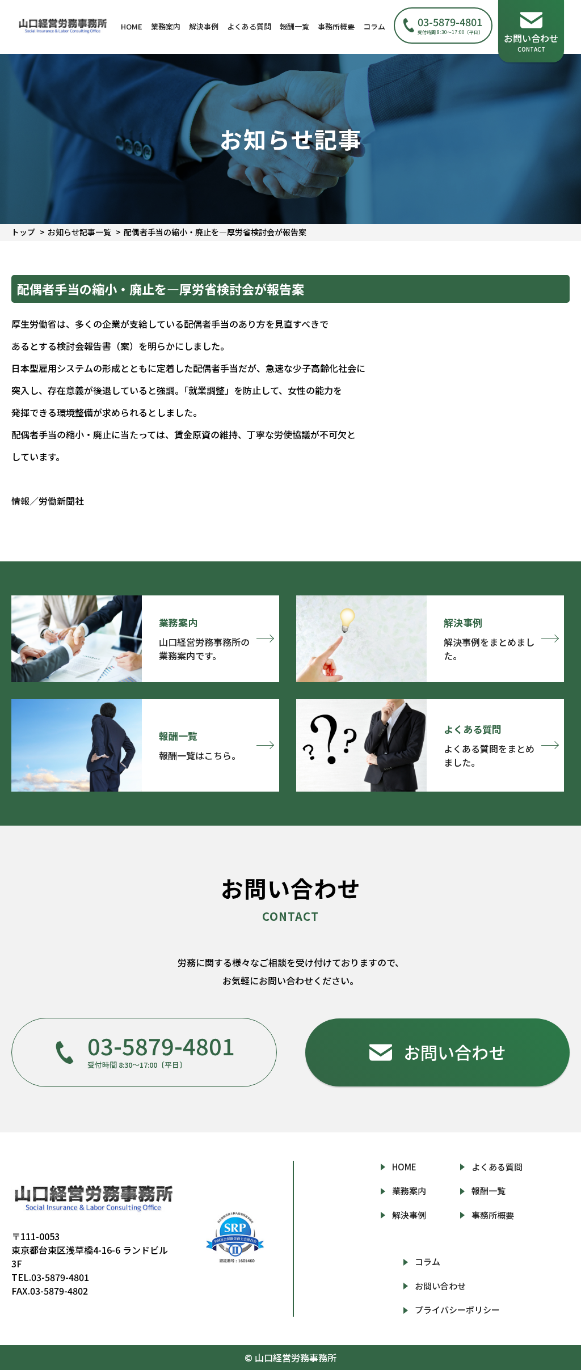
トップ (23, 232)
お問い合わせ (440, 1286)
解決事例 (203, 26)
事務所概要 (336, 26)
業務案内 (165, 26)
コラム (374, 26)
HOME (131, 26)
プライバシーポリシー (457, 1310)
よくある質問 (249, 26)
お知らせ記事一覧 (79, 232)
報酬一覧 (294, 26)
